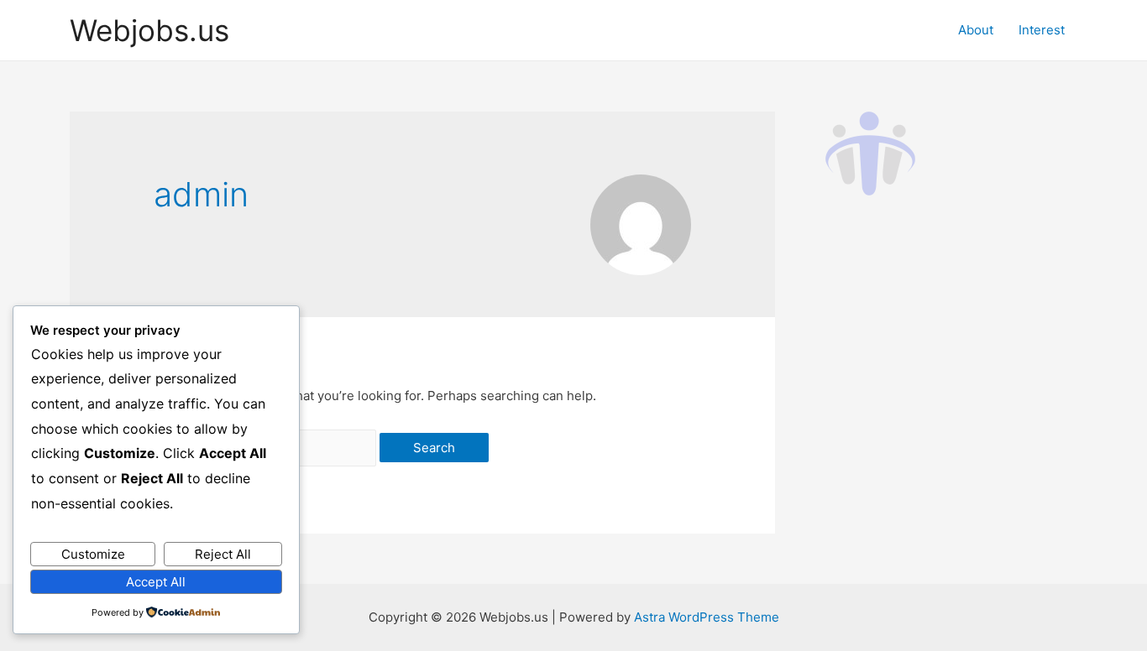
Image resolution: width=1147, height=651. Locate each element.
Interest (1042, 30)
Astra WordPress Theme (706, 617)
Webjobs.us (149, 30)
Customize (93, 554)
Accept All (156, 582)
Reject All (223, 554)
